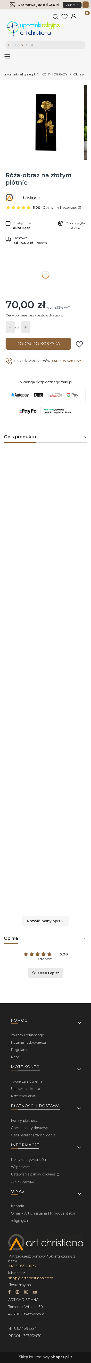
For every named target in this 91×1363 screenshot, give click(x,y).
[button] (45, 921)
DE (32, 45)
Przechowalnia (23, 1096)
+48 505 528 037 (66, 361)
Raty (15, 1057)
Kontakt (18, 1206)
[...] (45, 122)
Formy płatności (24, 1120)
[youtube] (35, 1292)
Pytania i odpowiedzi (28, 1042)
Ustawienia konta (25, 1089)
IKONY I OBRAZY (54, 74)
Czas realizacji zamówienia (33, 1135)
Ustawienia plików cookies (33, 1174)
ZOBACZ (72, 5)
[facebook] (9, 1292)
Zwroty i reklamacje (27, 1035)
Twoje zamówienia (26, 1081)
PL (10, 45)
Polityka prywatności (28, 1159)
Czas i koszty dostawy (29, 1128)
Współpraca (21, 1167)
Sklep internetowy (44, 1357)
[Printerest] (17, 1292)
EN (21, 45)
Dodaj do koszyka (38, 343)
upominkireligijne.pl (19, 74)
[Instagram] (26, 1292)
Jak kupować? (23, 1181)
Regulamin (20, 1050)
